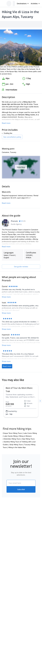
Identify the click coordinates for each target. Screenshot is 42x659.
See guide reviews (21, 266)
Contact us (25, 525)
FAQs (23, 530)
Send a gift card (8, 541)
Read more (6, 123)
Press (4, 531)
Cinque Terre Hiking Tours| (13, 433)
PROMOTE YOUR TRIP (12, 567)
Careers (5, 536)
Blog (3, 553)
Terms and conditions (29, 535)
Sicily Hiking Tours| (16, 444)
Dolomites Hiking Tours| (13, 439)
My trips (24, 520)
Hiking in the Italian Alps (17, 447)
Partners (5, 525)
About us (5, 520)
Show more (6, 297)
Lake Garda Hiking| (11, 436)
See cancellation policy (12, 137)
